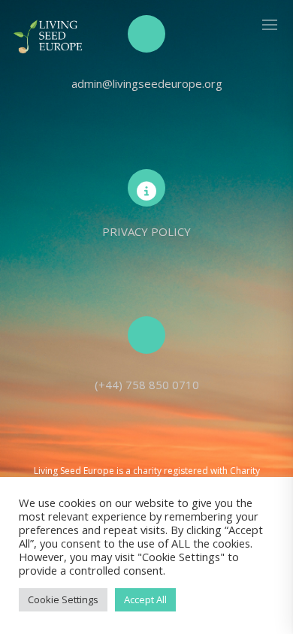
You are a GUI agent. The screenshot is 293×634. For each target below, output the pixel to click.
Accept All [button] (145, 599)
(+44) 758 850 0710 (147, 384)
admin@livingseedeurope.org (146, 83)
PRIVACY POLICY (146, 231)
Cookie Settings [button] (63, 599)
